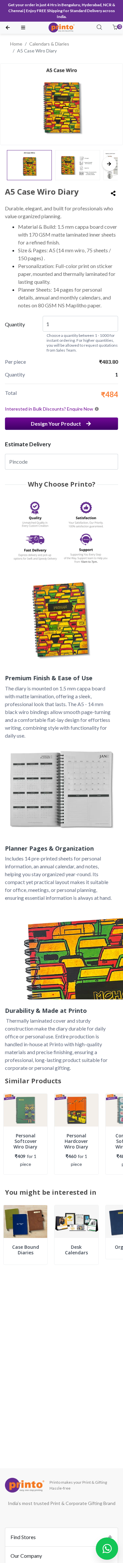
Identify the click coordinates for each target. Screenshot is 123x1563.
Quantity (15, 324)
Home (16, 44)
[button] (115, 28)
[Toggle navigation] (23, 28)
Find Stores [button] (23, 1537)
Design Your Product (56, 423)
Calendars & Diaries (49, 44)
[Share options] (113, 193)
